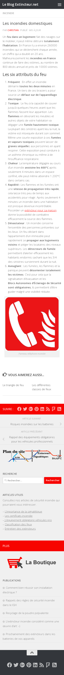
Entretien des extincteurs (20, 528)
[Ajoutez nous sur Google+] (31, 409)
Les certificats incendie (19, 516)
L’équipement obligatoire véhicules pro (28, 520)
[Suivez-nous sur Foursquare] (53, 409)
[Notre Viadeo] (59, 409)
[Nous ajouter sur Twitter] (25, 409)
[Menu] (59, 4)
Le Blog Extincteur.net (20, 4)
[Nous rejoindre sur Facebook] (19, 409)
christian (13, 30)
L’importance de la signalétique (23, 511)
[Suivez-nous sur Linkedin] (42, 409)
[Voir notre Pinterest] (36, 409)
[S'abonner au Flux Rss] (48, 409)
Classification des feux (18, 524)
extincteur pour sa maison (41, 210)
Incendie (8, 13)
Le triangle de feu (13, 385)
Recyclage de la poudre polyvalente (27, 613)
